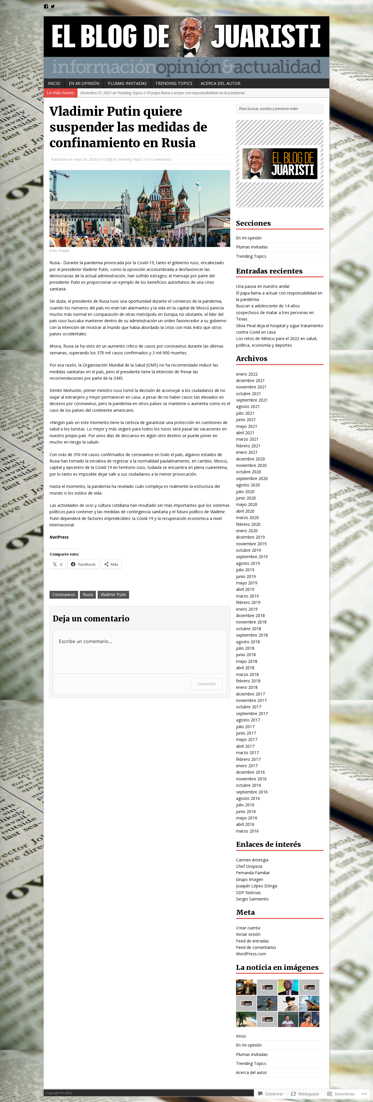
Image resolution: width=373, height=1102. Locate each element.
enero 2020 (247, 530)
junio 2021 (246, 419)
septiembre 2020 (252, 478)
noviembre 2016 (251, 779)
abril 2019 (245, 589)
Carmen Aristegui (252, 860)
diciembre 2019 (250, 537)
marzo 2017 (247, 752)
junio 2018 (246, 654)
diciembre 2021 (250, 380)
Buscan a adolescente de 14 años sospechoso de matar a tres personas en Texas (275, 312)
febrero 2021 (248, 445)
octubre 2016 (248, 785)
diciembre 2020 (250, 459)
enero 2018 (247, 687)
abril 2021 (245, 432)
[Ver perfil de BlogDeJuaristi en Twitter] (52, 6)
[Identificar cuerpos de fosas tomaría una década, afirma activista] (267, 1023)
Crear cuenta (248, 928)
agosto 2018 (248, 641)
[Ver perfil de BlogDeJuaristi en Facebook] (46, 6)
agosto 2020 (248, 485)
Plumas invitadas (127, 83)
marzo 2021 (247, 439)
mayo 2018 (246, 661)
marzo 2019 (247, 596)
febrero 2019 (248, 602)
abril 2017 (245, 746)
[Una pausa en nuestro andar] (309, 991)
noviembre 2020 (251, 465)
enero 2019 (247, 609)
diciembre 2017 (250, 694)
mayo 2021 (246, 426)
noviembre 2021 (251, 387)
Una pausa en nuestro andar (263, 286)
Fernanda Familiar (253, 872)
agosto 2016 (248, 798)
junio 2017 (246, 733)
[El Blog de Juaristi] (186, 47)
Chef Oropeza (249, 866)
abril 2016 (245, 824)
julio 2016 (245, 804)
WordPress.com (251, 953)
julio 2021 (245, 413)
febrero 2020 (248, 524)
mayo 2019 (246, 583)
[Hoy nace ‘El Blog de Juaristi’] (246, 991)
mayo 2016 (246, 818)
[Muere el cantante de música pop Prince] (309, 1023)
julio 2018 (245, 648)
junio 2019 (246, 576)
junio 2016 (246, 811)
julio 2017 (245, 726)
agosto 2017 (248, 720)
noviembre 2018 (251, 622)
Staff (108, 159)
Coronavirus (63, 594)
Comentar (206, 683)
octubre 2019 (248, 550)
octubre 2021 (248, 393)
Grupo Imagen (249, 879)
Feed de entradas (252, 941)
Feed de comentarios (256, 947)
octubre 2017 (248, 706)
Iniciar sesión (248, 934)
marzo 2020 (247, 517)
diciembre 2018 (250, 615)
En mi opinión (84, 83)
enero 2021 (247, 452)
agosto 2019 (248, 563)
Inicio (54, 83)
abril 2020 (245, 511)
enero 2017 (247, 765)
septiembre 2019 (252, 556)
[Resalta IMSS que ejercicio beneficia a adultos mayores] (246, 1007)
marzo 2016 (247, 831)
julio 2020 (245, 491)
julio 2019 (245, 569)
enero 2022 (247, 374)
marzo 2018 (247, 674)
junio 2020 (246, 498)
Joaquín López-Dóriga (256, 886)
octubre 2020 (248, 471)
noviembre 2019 (251, 543)
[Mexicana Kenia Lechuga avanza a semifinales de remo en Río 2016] (267, 1007)
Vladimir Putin (113, 594)
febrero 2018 (248, 681)
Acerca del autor (220, 83)
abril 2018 (245, 667)
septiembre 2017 (252, 713)
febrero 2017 (248, 759)
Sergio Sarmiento (252, 899)
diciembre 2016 (250, 772)
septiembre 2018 (252, 635)
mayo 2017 (246, 739)
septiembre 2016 (252, 792)
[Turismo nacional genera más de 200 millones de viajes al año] (246, 1023)
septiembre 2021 (252, 400)
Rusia (88, 594)
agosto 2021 (248, 406)
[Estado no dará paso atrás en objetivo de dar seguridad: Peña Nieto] (288, 1023)
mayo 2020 (246, 504)
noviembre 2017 (251, 700)
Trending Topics (173, 83)
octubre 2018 (248, 628)
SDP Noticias (248, 892)
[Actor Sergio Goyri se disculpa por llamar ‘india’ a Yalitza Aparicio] (288, 1007)
